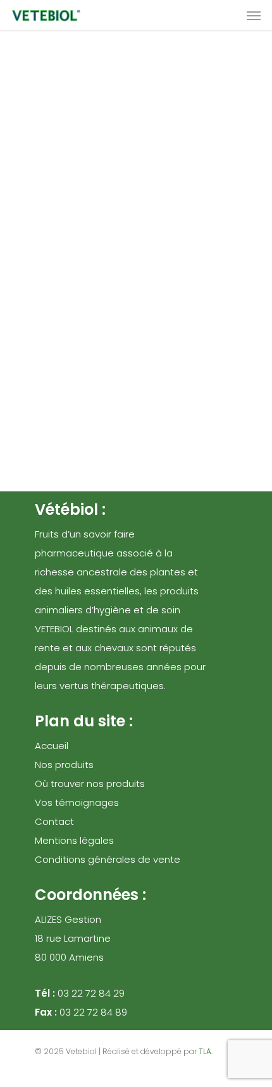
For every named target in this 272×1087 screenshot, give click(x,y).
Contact (54, 821)
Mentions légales (74, 840)
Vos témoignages (77, 802)
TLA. (206, 1051)
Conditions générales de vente (107, 859)
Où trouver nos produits (90, 783)
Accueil (51, 745)
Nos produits (64, 764)
